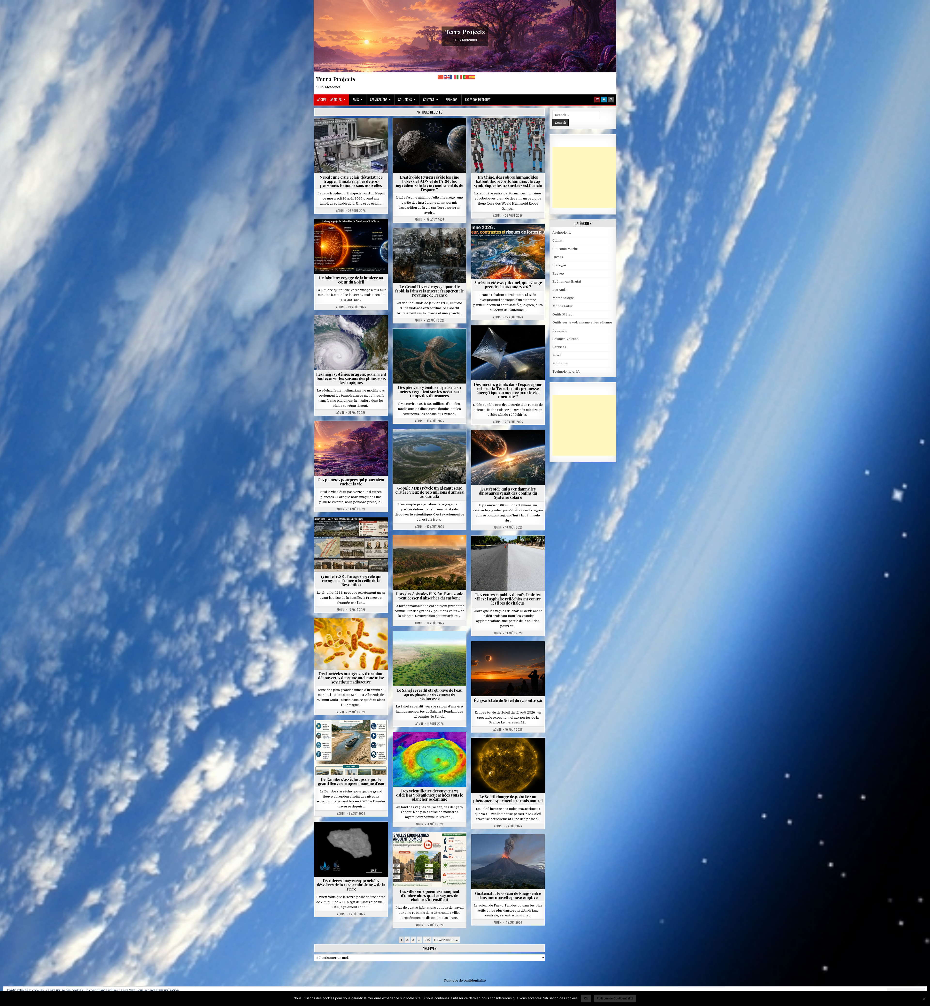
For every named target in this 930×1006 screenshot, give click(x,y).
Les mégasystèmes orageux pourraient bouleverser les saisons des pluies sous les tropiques (351, 378)
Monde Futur (562, 306)
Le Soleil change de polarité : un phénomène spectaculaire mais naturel (507, 798)
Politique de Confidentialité (615, 998)
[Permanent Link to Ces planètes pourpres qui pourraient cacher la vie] (351, 448)
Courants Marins (565, 249)
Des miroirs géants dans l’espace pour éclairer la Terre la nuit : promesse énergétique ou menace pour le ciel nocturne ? (508, 390)
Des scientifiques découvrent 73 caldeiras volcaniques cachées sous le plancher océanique (429, 795)
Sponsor (451, 99)
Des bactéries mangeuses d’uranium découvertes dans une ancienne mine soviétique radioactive (351, 677)
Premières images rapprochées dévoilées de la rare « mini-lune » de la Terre (351, 884)
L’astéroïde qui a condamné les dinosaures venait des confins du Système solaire (508, 493)
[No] (924, 998)
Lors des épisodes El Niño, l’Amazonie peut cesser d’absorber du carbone (429, 595)
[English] (447, 77)
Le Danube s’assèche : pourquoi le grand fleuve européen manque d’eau (351, 781)
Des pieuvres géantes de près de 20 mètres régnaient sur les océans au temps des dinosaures (429, 391)
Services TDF (378, 99)
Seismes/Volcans (370, 130)
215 (427, 940)
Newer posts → (446, 940)
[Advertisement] (588, 177)
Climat (420, 547)
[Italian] (460, 77)
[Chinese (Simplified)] (441, 77)
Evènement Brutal (337, 130)
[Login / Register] (604, 99)
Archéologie (423, 340)
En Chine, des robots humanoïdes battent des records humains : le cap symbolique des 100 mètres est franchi (508, 181)
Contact (428, 99)
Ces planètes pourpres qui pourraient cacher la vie (351, 481)
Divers (444, 340)
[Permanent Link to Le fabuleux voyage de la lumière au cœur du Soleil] (351, 246)
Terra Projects (465, 32)
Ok (586, 998)
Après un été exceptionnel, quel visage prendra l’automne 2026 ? (508, 284)
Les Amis (559, 290)
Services (559, 347)
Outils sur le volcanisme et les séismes (582, 322)
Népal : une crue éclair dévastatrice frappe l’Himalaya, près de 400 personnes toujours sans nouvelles (350, 181)
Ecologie (440, 643)
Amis (356, 99)
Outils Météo (562, 314)
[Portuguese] (466, 77)
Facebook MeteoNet (478, 99)
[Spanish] (472, 77)
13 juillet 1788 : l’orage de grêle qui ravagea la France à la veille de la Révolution (351, 580)
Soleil (353, 231)
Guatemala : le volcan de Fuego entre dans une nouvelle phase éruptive (508, 895)
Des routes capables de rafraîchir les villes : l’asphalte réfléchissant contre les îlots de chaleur (508, 599)
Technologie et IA (509, 130)
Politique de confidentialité (465, 980)
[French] (453, 77)
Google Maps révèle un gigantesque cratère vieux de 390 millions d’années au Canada (429, 492)
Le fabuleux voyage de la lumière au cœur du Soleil (351, 279)
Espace (431, 130)
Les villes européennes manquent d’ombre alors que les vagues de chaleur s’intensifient (429, 895)
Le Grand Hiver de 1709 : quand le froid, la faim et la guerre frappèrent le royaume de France (429, 291)
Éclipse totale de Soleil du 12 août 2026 (508, 700)
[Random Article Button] (597, 99)
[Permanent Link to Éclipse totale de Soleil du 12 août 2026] (508, 668)
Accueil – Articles (329, 99)
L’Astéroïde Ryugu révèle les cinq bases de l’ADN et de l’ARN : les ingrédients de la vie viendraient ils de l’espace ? (429, 183)
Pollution (506, 337)
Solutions (405, 99)
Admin (340, 210)
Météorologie (509, 235)
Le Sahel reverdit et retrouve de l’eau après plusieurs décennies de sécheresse (429, 694)
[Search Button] (611, 99)
